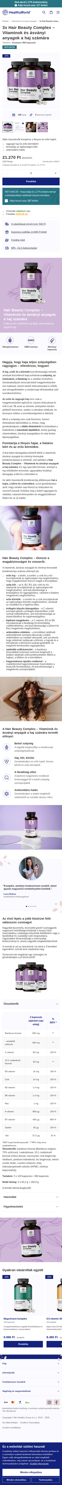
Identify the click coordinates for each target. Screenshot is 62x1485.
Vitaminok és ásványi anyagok (23, 21)
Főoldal (5, 21)
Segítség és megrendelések (16, 1435)
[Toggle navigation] (58, 12)
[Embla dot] (26, 940)
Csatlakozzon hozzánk (13, 1426)
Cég (4, 1407)
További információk (41, 1463)
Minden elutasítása (16, 1479)
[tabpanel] (31, 1140)
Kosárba (31, 184)
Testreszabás (45, 1479)
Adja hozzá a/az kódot (32, 5)
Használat (10, 1241)
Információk (8, 1417)
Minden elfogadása (31, 1472)
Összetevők (11, 1048)
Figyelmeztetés (13, 1251)
